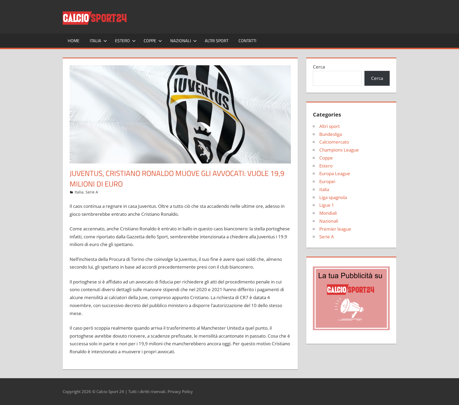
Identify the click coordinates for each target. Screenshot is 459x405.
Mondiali (328, 213)
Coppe (150, 40)
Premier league (335, 229)
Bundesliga (330, 134)
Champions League (339, 150)
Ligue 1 (326, 205)
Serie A (92, 192)
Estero (122, 40)
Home (73, 40)
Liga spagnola (333, 197)
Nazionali (180, 40)
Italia (95, 40)
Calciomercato (334, 142)
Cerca (319, 67)
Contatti (247, 40)
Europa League (334, 173)
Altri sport (216, 40)
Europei (327, 181)
